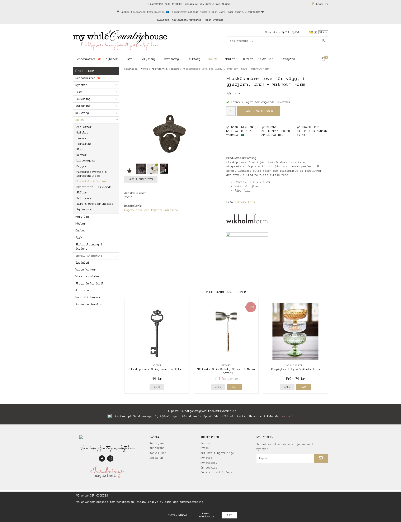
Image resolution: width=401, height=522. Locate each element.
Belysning (148, 59)
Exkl (298, 32)
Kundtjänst (158, 443)
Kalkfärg (193, 59)
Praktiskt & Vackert (92, 181)
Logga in (322, 4)
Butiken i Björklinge (217, 453)
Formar (81, 138)
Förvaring (83, 143)
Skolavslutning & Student (88, 246)
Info (157, 386)
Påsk (78, 237)
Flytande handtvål (89, 283)
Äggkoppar (83, 209)
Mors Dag (82, 216)
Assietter (83, 126)
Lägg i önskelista (140, 179)
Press (204, 448)
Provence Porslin (88, 304)
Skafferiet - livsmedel (94, 187)
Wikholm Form (245, 202)
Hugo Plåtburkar (87, 297)
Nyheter (112, 59)
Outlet (248, 59)
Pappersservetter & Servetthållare (91, 173)
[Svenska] (312, 32)
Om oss (205, 443)
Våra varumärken (87, 276)
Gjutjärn (82, 290)
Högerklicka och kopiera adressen (151, 210)
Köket (212, 59)
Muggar (81, 166)
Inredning (171, 59)
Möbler (230, 59)
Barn (129, 59)
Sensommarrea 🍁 (88, 59)
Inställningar (177, 515)
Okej (229, 515)
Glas (79, 149)
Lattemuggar (85, 160)
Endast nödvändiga (206, 515)
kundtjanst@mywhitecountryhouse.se (208, 411)
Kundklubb (157, 448)
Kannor (81, 154)
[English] (316, 32)
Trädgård (288, 59)
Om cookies (208, 467)
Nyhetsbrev (208, 462)
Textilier (265, 59)
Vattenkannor (85, 269)
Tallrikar (83, 198)
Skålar (81, 192)
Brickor (82, 132)
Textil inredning (88, 255)
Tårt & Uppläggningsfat (94, 203)
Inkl (288, 32)
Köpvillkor (158, 453)
